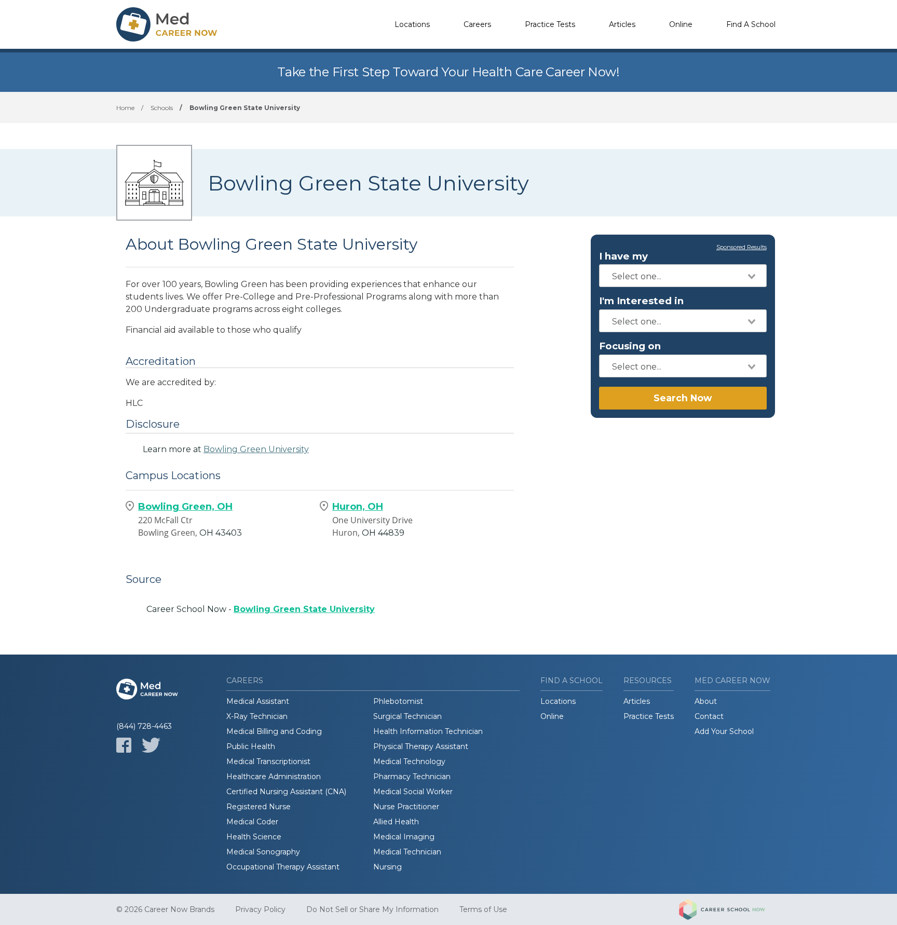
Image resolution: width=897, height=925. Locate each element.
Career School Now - (260, 609)
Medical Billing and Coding (274, 731)
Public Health (250, 746)
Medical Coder (252, 821)
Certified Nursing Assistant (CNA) (286, 791)
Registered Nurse (258, 806)
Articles (622, 24)
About (706, 701)
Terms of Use (483, 909)
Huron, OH (357, 506)
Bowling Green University (256, 449)
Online (680, 24)
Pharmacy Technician (412, 776)
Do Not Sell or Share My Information (372, 909)
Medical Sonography (263, 851)
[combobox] (683, 276)
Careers (477, 24)
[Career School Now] (730, 909)
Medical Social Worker (413, 791)
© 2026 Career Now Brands (165, 909)
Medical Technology (409, 761)
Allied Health (396, 821)
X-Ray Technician (257, 716)
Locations (412, 24)
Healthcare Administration (273, 776)
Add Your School (724, 731)
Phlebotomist (398, 701)
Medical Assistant (257, 701)
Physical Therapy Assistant (420, 746)
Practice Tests (550, 24)
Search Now (683, 397)
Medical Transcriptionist (268, 761)
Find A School (751, 24)
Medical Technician (407, 851)
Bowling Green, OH (185, 506)
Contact (709, 716)
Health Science (253, 836)
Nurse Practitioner (406, 806)
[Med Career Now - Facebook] (123, 745)
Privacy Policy (260, 909)
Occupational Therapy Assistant (282, 867)
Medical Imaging (403, 836)
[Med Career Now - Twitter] (151, 745)
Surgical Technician (407, 716)
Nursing (387, 867)
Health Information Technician (428, 731)
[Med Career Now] (168, 24)
